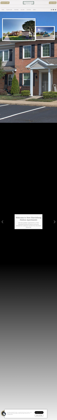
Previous (2, 221)
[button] (5, 3)
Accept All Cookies (39, 412)
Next (54, 221)
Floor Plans (9, 9)
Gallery (22, 9)
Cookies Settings (39, 415)
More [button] (34, 9)
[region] (25, 413)
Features (16, 9)
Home (3, 9)
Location (29, 9)
